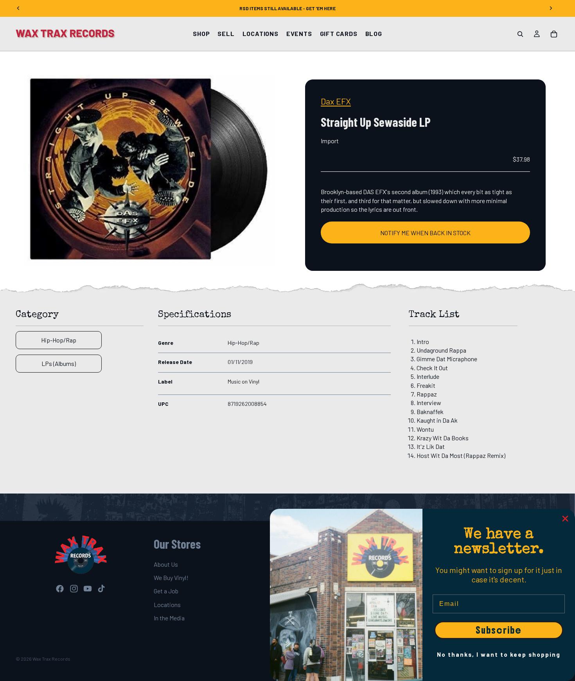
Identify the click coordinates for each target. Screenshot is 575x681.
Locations (167, 604)
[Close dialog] (565, 518)
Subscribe (499, 630)
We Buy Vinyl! (171, 577)
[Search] (520, 34)
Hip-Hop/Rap (58, 340)
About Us (166, 564)
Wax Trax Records (51, 658)
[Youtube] (87, 589)
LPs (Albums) (58, 363)
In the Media (169, 618)
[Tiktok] (101, 589)
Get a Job (166, 591)
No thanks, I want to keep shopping (499, 654)
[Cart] (553, 34)
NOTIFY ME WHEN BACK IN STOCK (425, 232)
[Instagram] (74, 589)
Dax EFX (336, 101)
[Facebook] (60, 589)
